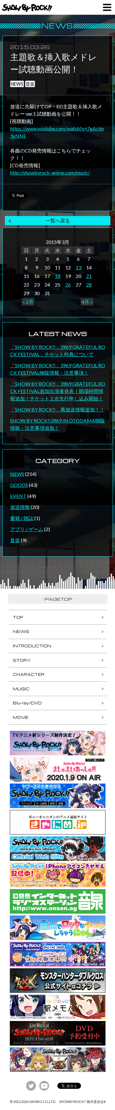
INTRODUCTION (32, 645)
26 (68, 284)
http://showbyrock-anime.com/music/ (50, 172)
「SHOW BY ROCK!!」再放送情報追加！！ (57, 409)
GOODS (19, 485)
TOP (18, 617)
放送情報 (20, 507)
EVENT (18, 496)
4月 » (87, 302)
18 (57, 276)
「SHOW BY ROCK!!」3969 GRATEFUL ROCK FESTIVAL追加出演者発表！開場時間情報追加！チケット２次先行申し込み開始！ (57, 391)
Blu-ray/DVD (27, 702)
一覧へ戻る (57, 220)
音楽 (30, 84)
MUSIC (21, 688)
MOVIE (21, 717)
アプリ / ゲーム (26, 529)
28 (89, 284)
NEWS (17, 84)
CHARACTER (28, 674)
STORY (22, 660)
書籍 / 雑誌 (21, 518)
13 (78, 267)
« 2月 (28, 302)
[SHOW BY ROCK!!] (27, 8)
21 (89, 276)
